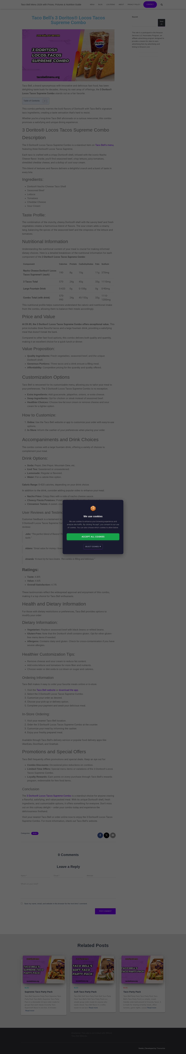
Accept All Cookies (93, 536)
